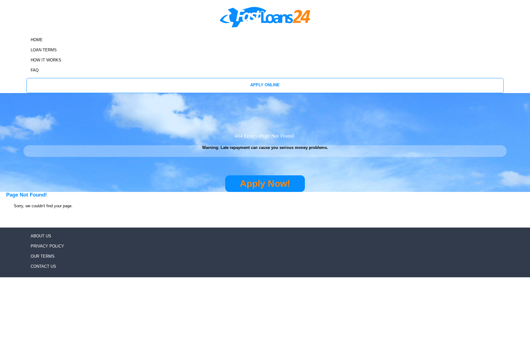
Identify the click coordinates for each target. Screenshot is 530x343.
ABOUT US (41, 236)
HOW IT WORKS (46, 60)
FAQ (35, 70)
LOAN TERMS (44, 50)
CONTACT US (43, 266)
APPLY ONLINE (265, 85)
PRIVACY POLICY (47, 246)
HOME (37, 39)
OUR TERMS (43, 256)
